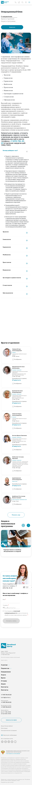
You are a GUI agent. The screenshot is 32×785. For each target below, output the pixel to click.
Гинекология (7, 239)
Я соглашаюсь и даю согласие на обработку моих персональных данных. (16, 613)
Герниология (7, 247)
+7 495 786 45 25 (6, 702)
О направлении (6, 16)
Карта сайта (4, 660)
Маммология (6, 270)
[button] (23, 525)
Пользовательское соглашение (9, 730)
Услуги (3, 675)
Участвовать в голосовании (13, 753)
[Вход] (26, 2)
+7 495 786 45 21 (6, 707)
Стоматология (7, 285)
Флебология (6, 255)
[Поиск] (22, 2)
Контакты (4, 687)
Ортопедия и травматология (12, 277)
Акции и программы (8, 21)
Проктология (7, 262)
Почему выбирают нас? (10, 150)
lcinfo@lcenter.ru (5, 697)
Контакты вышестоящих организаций (10, 657)
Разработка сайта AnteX (7, 782)
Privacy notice (27, 587)
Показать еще (16, 515)
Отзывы (4, 681)
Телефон (5, 605)
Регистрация (4, 728)
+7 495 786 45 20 (6, 694)
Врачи (3, 678)
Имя (4, 599)
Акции (3, 684)
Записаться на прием (11, 720)
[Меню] (29, 2)
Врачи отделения (7, 19)
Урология (6, 232)
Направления (6, 672)
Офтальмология (8, 293)
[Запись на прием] (19, 2)
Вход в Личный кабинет (7, 726)
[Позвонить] (15, 2)
